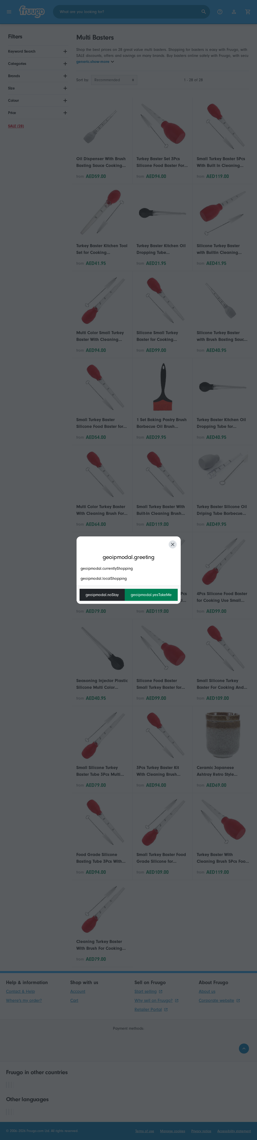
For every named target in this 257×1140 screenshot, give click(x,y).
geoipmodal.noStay (102, 595)
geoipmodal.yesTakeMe (151, 595)
